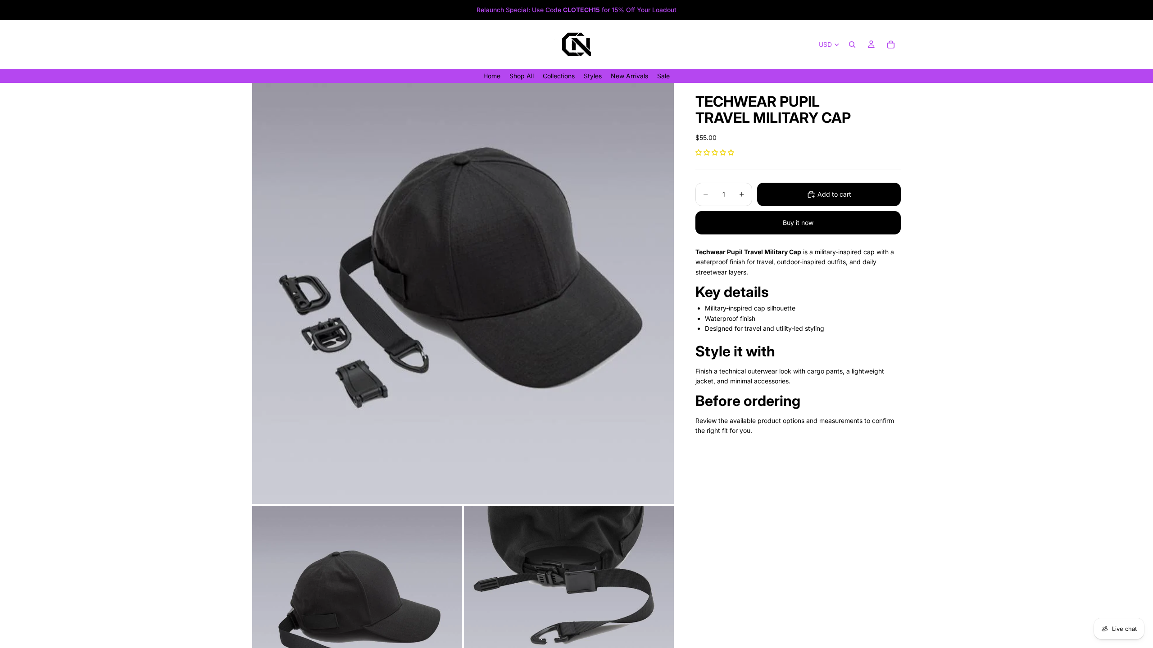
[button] (714, 152)
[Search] (852, 44)
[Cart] (891, 44)
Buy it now (798, 222)
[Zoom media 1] (463, 293)
